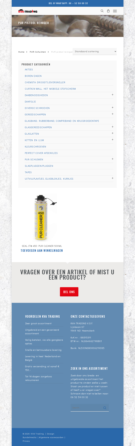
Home (21, 51)
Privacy (26, 441)
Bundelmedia (30, 437)
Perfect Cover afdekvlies (41, 153)
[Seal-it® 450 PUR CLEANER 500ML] (41, 218)
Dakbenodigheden (36, 95)
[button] (115, 11)
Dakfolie (30, 101)
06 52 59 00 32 (79, 397)
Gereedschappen (35, 114)
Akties (29, 69)
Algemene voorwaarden (51, 437)
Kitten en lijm (34, 140)
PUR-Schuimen (38, 51)
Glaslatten (32, 133)
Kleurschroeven (35, 146)
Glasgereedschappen (38, 127)
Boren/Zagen (33, 75)
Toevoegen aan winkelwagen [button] (42, 250)
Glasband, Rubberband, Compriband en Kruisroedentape (62, 120)
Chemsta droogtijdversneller (45, 82)
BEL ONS (69, 292)
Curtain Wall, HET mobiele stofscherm (50, 88)
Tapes (28, 172)
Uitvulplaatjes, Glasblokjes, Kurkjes (49, 178)
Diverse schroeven (37, 108)
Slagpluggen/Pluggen (39, 165)
